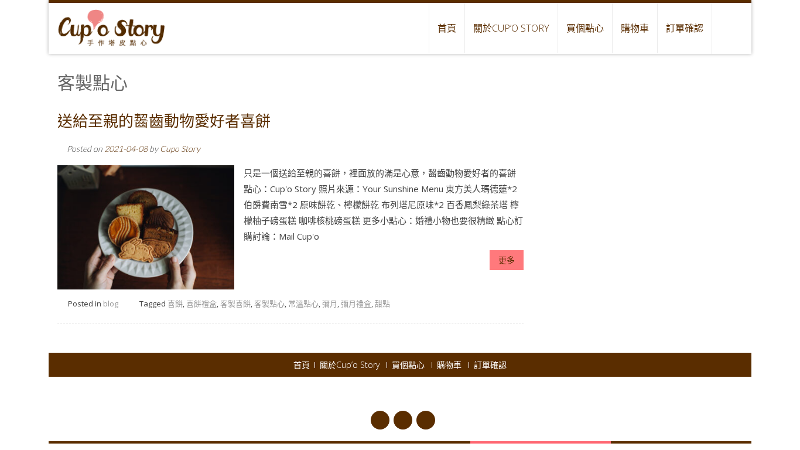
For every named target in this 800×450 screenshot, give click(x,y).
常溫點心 (303, 303)
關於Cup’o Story (511, 28)
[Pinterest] (403, 420)
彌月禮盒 (356, 303)
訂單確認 (684, 28)
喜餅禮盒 (201, 303)
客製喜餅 (235, 303)
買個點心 (585, 28)
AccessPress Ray (517, 395)
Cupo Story (180, 149)
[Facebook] (380, 420)
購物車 (635, 28)
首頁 (446, 28)
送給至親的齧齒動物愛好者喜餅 (164, 121)
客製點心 (269, 303)
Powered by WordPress (409, 395)
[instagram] (425, 420)
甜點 (382, 303)
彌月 (329, 303)
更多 (506, 259)
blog (110, 303)
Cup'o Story (342, 395)
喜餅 (175, 303)
